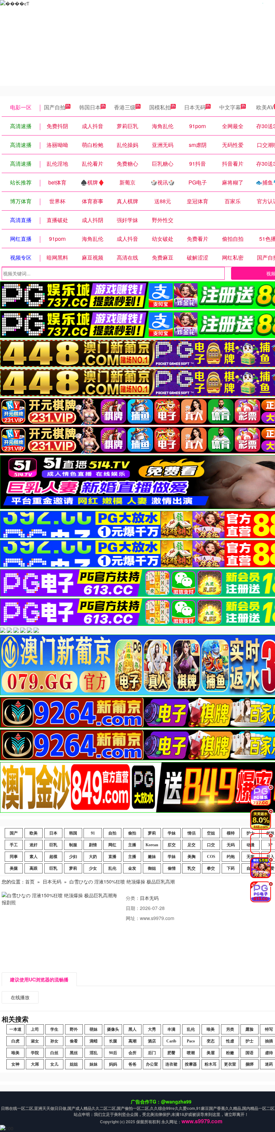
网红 (112, 845)
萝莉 (152, 833)
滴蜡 (94, 1041)
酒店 (152, 1041)
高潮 (132, 1041)
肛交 (172, 845)
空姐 (211, 833)
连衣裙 (171, 1064)
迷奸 (34, 845)
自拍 (112, 833)
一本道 (15, 1029)
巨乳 (53, 845)
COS (211, 856)
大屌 (35, 1064)
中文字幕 (230, 107)
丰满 (171, 1029)
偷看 (74, 1041)
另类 (230, 1029)
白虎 (15, 1041)
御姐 (152, 868)
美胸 (191, 856)
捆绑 (249, 1064)
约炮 (231, 856)
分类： (133, 898)
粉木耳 (211, 1064)
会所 (132, 1052)
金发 (132, 868)
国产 (14, 833)
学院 (35, 1052)
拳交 (211, 868)
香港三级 (124, 107)
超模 (53, 856)
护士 (249, 1041)
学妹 (172, 833)
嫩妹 (152, 856)
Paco (191, 1041)
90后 (113, 1052)
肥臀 (171, 1052)
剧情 (93, 845)
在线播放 (20, 997)
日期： (133, 908)
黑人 (132, 1029)
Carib (171, 1041)
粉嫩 (230, 1052)
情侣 (191, 833)
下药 (231, 868)
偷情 (172, 868)
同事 (14, 856)
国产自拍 (54, 107)
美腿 (14, 868)
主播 (132, 845)
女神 (15, 1064)
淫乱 (94, 1052)
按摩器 (191, 1064)
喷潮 (191, 1052)
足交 (191, 845)
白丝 (54, 1052)
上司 (35, 1029)
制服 (73, 845)
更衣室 (230, 1064)
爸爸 (132, 1064)
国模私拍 (160, 107)
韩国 (73, 833)
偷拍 (132, 833)
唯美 (211, 1029)
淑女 (35, 1041)
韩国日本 (90, 107)
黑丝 (74, 1052)
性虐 (230, 1041)
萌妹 (94, 1029)
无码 (231, 845)
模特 (231, 833)
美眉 (211, 1052)
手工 (14, 845)
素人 (34, 856)
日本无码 (195, 107)
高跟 (34, 868)
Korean (152, 845)
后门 (152, 1052)
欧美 (34, 833)
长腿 (113, 1041)
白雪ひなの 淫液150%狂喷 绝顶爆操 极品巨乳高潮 (122, 881)
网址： (133, 918)
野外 (74, 1029)
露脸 (249, 1029)
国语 (249, 1052)
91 (93, 833)
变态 (211, 1041)
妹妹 (94, 1064)
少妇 (73, 856)
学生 (54, 1029)
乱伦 (112, 868)
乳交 (191, 868)
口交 (211, 845)
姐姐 (74, 1064)
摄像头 (113, 1029)
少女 (93, 868)
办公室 (152, 1064)
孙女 (54, 1041)
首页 (30, 881)
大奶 (93, 856)
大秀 (152, 1029)
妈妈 (113, 1064)
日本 (53, 833)
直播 (112, 856)
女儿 (54, 1064)
